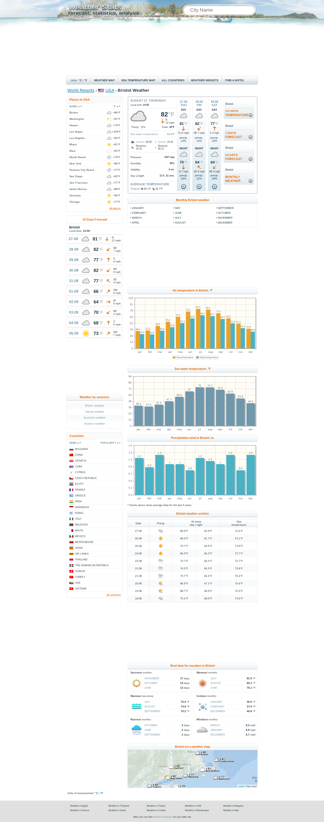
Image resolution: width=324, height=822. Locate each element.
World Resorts (80, 90)
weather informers (162, 816)
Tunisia (80, 571)
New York (75, 163)
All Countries (173, 80)
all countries (113, 594)
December (225, 222)
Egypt (79, 484)
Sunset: (162, 141)
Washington (76, 118)
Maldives (81, 524)
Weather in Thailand (118, 806)
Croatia (80, 460)
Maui (72, 150)
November (225, 217)
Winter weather (94, 405)
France (80, 489)
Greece (80, 495)
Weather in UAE (193, 806)
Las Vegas (75, 131)
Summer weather (95, 417)
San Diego (75, 176)
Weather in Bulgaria (233, 806)
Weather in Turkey (156, 806)
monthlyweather (233, 178)
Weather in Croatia (156, 810)
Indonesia (82, 507)
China (79, 454)
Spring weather (94, 411)
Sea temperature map (138, 80)
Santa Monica (78, 189)
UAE (77, 582)
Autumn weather (94, 423)
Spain (79, 547)
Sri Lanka (82, 553)
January (138, 207)
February (139, 212)
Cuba (78, 466)
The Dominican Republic (92, 565)
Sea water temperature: (144, 134)
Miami (73, 144)
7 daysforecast (233, 135)
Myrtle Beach (77, 157)
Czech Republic (86, 478)
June (178, 212)
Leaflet (241, 786)
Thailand (81, 559)
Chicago (74, 201)
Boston (73, 112)
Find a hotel (234, 80)
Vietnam (80, 588)
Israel (79, 513)
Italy (78, 518)
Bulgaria (81, 449)
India (78, 501)
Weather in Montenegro (197, 810)
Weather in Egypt (79, 806)
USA (110, 90)
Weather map (104, 80)
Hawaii (73, 125)
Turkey (80, 577)
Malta (79, 530)
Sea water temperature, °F (192, 368)
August (135, 188)
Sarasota (75, 195)
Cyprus (80, 472)
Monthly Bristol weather (192, 200)
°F (85, 80)
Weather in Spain (117, 810)
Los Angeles (77, 138)
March (137, 217)
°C (80, 80)
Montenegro (84, 542)
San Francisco (78, 182)
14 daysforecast (233, 157)
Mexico (80, 536)
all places (115, 208)
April (136, 222)
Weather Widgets (204, 80)
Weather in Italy (231, 810)
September (226, 207)
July (178, 217)
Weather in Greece (79, 810)
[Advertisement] (162, 48)
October (224, 212)
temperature (236, 113)
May (177, 207)
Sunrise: (140, 141)
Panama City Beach (81, 169)
